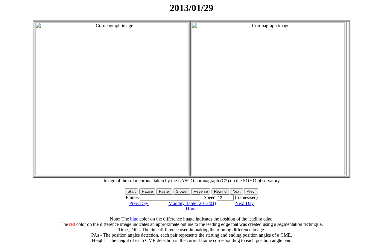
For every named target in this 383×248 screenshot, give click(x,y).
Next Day (244, 203)
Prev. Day (139, 203)
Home (191, 208)
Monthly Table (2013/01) (192, 203)
